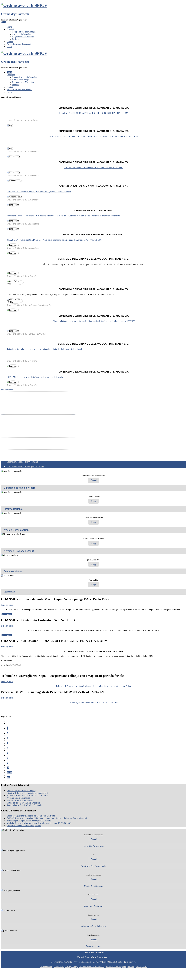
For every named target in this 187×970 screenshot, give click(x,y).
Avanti (9, 772)
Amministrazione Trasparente (19, 44)
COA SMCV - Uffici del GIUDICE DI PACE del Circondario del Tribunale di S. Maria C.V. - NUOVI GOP (54, 240)
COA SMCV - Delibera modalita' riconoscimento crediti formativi (35, 377)
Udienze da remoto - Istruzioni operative (24, 825)
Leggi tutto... (6, 614)
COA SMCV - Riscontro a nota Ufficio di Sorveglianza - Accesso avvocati (39, 192)
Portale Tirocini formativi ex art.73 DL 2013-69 (27, 795)
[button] (5, 390)
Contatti (10, 41)
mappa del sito (46, 966)
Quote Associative (13, 571)
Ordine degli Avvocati (15, 14)
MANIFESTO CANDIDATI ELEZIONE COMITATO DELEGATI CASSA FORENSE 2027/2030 (93, 136)
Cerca (9, 46)
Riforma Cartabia (13, 508)
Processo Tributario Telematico (20, 800)
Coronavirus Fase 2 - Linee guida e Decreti (25, 466)
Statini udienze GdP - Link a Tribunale (23, 803)
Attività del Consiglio (21, 34)
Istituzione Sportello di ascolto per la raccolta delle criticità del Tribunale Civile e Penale (45, 349)
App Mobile (9, 591)
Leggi (93, 501)
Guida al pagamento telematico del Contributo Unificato (31, 816)
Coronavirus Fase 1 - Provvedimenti (22, 462)
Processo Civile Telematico (18, 798)
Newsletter (59, 966)
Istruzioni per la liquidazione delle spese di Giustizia (29, 821)
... (7, 743)
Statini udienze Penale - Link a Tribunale (24, 805)
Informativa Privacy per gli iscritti (120, 966)
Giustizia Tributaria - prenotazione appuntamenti (27, 793)
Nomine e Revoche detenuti (19, 551)
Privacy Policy (71, 966)
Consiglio (11, 29)
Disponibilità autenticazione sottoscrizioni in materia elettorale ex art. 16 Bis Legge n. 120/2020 (94, 321)
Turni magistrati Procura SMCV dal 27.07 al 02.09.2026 (93, 702)
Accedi (94, 480)
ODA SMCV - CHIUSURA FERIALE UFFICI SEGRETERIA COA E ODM (93, 113)
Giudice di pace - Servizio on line (21, 790)
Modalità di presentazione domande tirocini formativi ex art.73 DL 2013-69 (39, 823)
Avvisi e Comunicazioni (16, 529)
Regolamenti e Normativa (23, 37)
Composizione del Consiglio (24, 32)
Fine (8, 777)
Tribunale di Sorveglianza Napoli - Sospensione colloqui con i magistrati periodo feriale (93, 686)
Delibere (15, 39)
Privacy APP (141, 966)
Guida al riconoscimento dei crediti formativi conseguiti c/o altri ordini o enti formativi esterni (47, 818)
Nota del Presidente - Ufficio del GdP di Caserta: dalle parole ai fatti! (93, 167)
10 (8, 768)
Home (9, 27)
